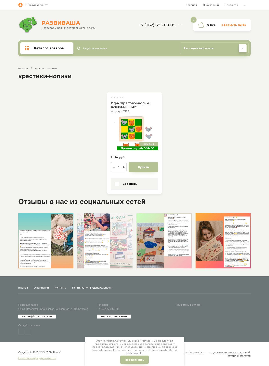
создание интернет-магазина (227, 352)
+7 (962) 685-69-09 (108, 308)
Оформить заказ (233, 24)
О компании (211, 5)
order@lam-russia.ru (37, 316)
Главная (191, 5)
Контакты (231, 5)
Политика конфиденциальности (92, 287)
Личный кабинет (37, 5)
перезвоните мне (114, 316)
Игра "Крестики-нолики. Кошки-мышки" (131, 105)
